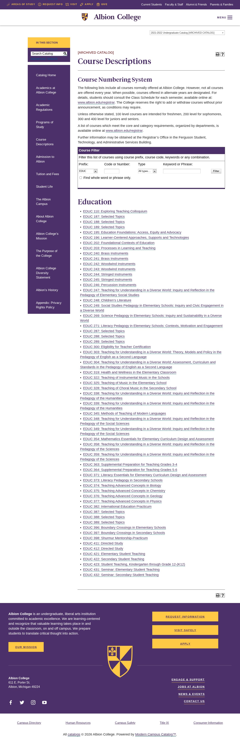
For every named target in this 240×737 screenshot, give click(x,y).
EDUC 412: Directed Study (103, 548)
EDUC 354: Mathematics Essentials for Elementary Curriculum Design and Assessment (148, 439)
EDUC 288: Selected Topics (104, 336)
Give (104, 4)
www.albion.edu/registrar (96, 102)
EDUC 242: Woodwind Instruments (109, 264)
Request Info (53, 4)
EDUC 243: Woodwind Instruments (109, 269)
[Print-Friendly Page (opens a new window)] (218, 54)
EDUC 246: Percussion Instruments (109, 285)
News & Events (191, 694)
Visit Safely (185, 630)
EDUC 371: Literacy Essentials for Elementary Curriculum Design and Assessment (144, 475)
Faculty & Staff (174, 4)
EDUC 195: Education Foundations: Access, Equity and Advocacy (132, 232)
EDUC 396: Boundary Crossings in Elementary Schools (124, 527)
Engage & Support (188, 679)
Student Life (44, 186)
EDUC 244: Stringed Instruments (107, 274)
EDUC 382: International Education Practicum (117, 506)
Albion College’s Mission (47, 236)
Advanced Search (44, 59)
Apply (89, 4)
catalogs (74, 734)
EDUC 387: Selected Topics (104, 512)
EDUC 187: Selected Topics (104, 216)
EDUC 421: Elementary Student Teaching (114, 554)
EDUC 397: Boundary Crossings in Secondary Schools (124, 533)
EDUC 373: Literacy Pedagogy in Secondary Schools (123, 480)
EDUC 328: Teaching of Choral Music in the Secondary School (129, 388)
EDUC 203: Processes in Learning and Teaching (119, 248)
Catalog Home (46, 75)
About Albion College (44, 219)
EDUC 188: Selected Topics (104, 222)
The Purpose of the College (46, 253)
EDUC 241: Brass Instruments (105, 258)
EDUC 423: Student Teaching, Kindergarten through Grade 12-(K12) (134, 564)
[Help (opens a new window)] (222, 54)
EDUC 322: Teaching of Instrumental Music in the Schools (126, 377)
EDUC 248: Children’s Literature (107, 300)
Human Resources (78, 722)
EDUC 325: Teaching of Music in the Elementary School (124, 383)
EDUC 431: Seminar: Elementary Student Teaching (121, 569)
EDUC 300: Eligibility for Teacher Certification (117, 347)
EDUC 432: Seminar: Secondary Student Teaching (121, 575)
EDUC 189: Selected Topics (104, 227)
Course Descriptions (45, 142)
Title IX (164, 722)
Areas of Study (23, 4)
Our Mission (26, 647)
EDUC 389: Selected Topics (104, 522)
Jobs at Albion (191, 686)
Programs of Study (44, 124)
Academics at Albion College (46, 90)
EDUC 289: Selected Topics (104, 341)
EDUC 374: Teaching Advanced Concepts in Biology (122, 485)
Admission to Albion (45, 159)
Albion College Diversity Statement (46, 272)
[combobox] (187, 32)
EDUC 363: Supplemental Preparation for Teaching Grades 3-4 (130, 464)
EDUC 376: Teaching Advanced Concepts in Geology (123, 496)
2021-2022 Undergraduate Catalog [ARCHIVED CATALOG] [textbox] (182, 32)
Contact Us (194, 701)
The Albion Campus (43, 202)
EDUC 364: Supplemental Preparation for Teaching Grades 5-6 (130, 470)
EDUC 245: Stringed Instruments (107, 280)
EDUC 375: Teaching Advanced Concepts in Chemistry (124, 491)
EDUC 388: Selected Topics (104, 517)
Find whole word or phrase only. (107, 178)
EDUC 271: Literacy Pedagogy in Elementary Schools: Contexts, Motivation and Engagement (153, 326)
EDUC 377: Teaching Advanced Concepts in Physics (122, 501)
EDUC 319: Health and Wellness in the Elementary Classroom (129, 372)
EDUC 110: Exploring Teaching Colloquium (115, 211)
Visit (73, 4)
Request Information (185, 616)
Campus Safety (125, 722)
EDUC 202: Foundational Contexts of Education (118, 243)
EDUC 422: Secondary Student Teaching (113, 559)
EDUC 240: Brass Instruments (105, 253)
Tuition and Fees (47, 174)
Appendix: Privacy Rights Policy (49, 305)
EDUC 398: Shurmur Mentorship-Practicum (115, 538)
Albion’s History (47, 290)
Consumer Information (208, 722)
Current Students (151, 4)
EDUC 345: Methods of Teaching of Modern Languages (124, 413)
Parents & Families (221, 4)
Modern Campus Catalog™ (155, 734)
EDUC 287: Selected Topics (104, 331)
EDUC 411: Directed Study (103, 543)
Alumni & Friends (196, 4)
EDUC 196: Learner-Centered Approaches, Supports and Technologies (136, 237)
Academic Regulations (44, 107)
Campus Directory (29, 722)
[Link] (111, 17)
